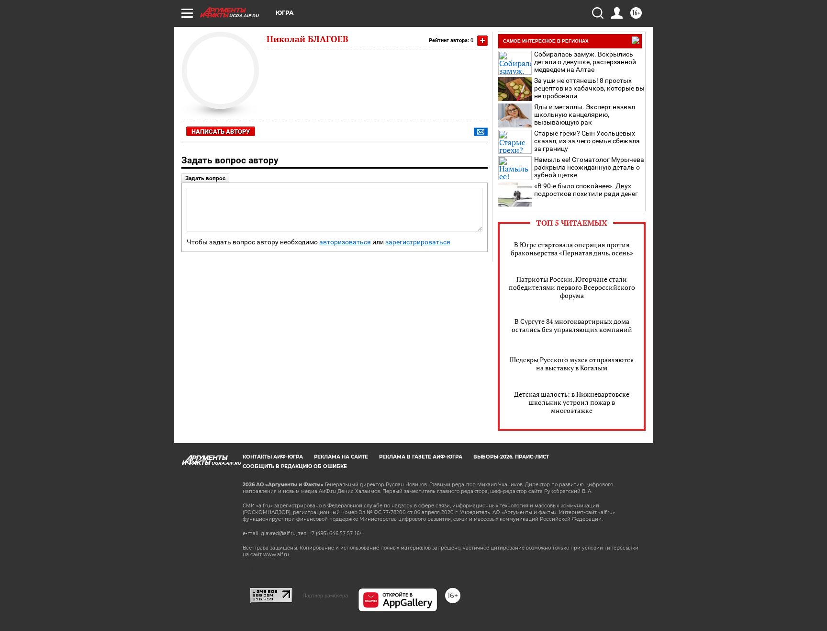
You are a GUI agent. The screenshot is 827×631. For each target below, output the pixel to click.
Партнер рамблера (325, 595)
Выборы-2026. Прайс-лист (511, 457)
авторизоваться (345, 242)
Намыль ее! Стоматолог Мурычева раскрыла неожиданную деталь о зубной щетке (589, 167)
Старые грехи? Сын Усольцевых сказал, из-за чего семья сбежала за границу (587, 140)
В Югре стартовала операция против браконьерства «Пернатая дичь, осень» (572, 249)
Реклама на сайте (341, 457)
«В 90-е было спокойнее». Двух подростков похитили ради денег (586, 189)
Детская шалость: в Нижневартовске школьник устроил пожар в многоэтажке (571, 402)
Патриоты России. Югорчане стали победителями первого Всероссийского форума (572, 287)
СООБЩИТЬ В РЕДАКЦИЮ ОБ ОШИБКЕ (295, 466)
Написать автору (220, 131)
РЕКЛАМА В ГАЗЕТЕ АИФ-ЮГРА (420, 457)
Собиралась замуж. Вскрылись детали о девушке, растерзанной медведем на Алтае (585, 61)
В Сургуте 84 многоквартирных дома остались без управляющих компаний (572, 325)
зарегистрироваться (417, 242)
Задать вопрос (205, 178)
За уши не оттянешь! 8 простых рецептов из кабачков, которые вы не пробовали (589, 88)
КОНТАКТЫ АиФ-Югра (273, 457)
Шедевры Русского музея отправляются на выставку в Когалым (572, 364)
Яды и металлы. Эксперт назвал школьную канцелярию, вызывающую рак (584, 114)
